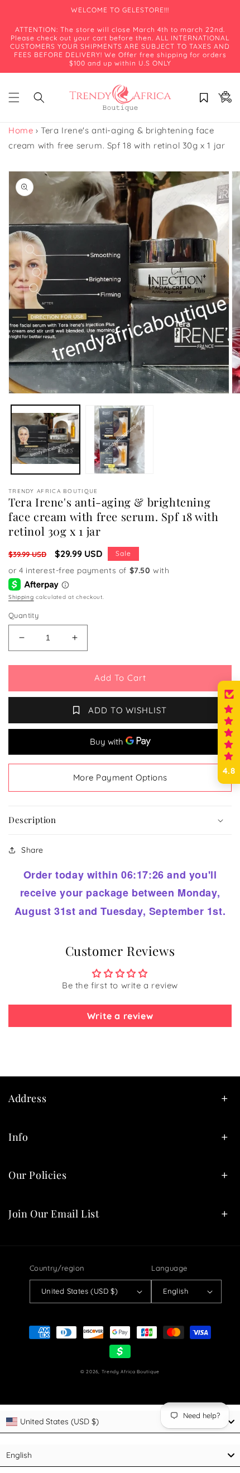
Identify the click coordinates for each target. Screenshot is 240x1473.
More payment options (120, 777)
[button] (14, 97)
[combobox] (120, 1422)
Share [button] (32, 850)
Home (20, 130)
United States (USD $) (79, 1290)
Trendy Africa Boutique (131, 1371)
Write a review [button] (120, 1015)
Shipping (21, 597)
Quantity (23, 615)
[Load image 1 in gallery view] (45, 439)
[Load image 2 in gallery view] (119, 439)
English (175, 1290)
